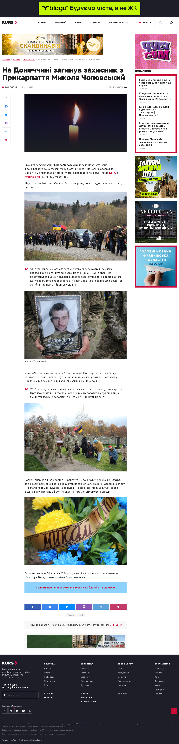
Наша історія (88, 702)
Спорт (84, 693)
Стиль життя (162, 664)
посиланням (32, 177)
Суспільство (11, 87)
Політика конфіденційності (31, 740)
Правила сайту (9, 740)
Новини (41, 22)
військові (70, 615)
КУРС (112, 173)
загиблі (81, 615)
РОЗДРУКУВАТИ (116, 87)
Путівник (95, 22)
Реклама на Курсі (118, 22)
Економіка (87, 664)
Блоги (78, 22)
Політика (49, 664)
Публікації (60, 22)
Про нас (48, 693)
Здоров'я (86, 698)
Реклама (49, 698)
